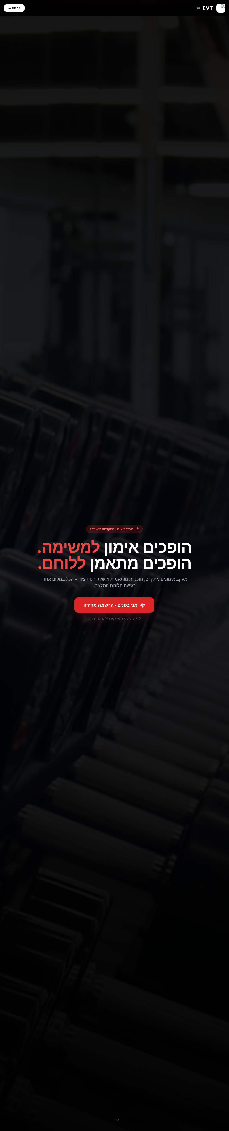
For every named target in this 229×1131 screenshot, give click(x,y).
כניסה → (14, 8)
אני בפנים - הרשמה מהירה (110, 605)
